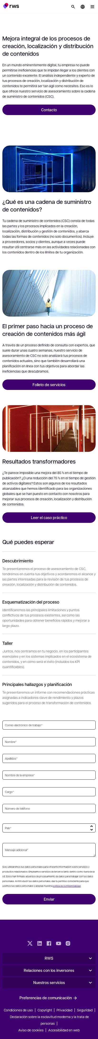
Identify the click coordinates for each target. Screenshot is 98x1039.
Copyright (45, 1010)
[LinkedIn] (39, 944)
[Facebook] (49, 944)
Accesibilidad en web (64, 1030)
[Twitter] (30, 944)
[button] (11, 5)
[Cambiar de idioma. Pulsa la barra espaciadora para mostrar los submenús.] (82, 6)
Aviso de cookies (31, 1030)
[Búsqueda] (73, 6)
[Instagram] (68, 944)
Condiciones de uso (18, 1010)
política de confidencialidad (67, 885)
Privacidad (64, 1010)
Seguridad (85, 1010)
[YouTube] (58, 944)
